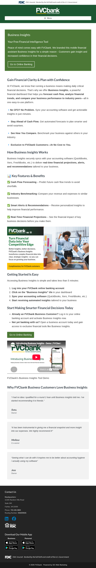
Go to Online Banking (21, 64)
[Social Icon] (6, 520)
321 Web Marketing (60, 565)
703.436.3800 (16, 510)
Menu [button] (49, 18)
